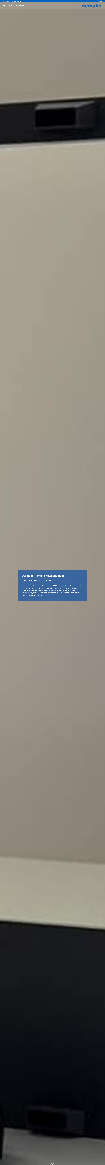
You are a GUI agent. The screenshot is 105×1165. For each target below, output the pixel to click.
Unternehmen (83, 1)
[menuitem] (83, 1)
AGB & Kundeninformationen (93, 1)
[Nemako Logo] (91, 6)
